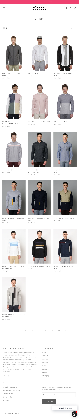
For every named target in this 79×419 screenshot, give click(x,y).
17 (39, 330)
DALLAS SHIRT (33, 74)
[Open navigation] (4, 8)
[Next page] (65, 330)
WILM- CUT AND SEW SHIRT (64, 218)
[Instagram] (8, 376)
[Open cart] (75, 8)
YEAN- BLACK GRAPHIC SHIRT (39, 266)
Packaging (45, 376)
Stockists (45, 372)
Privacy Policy (8, 397)
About (44, 352)
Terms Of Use (8, 394)
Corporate (45, 359)
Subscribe (49, 401)
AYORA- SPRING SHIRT (61, 122)
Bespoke (45, 362)
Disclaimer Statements (11, 390)
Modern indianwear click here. (39, 2)
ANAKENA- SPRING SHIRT (12, 170)
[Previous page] (14, 330)
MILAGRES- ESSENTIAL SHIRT (39, 122)
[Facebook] (4, 376)
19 (52, 330)
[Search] (71, 8)
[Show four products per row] (7, 28)
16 (32, 330)
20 (59, 330)
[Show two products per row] (4, 28)
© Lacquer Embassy (13, 414)
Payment (6, 400)
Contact (45, 356)
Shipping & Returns (10, 387)
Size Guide (45, 369)
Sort (71, 28)
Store (44, 366)
